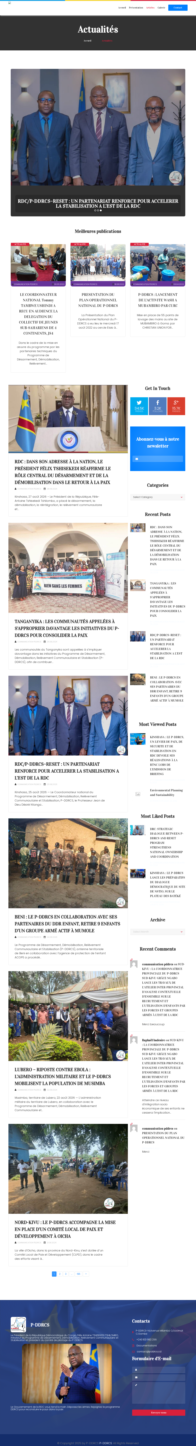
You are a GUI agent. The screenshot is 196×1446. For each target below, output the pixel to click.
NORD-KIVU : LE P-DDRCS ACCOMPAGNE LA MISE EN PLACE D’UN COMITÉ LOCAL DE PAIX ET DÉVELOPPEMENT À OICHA (65, 1229)
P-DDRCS (105, 1443)
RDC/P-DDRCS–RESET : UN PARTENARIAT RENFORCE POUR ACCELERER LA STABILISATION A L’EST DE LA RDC (67, 771)
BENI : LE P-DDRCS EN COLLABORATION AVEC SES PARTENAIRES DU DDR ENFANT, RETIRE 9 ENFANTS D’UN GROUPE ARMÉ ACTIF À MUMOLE (67, 923)
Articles (150, 7)
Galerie (161, 7)
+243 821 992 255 (146, 1339)
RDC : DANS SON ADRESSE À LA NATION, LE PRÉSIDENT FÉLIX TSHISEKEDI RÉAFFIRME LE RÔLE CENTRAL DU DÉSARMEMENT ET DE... (98, 203)
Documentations (147, 1345)
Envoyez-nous (158, 1412)
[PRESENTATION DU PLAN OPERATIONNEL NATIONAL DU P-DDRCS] (98, 262)
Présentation (136, 7)
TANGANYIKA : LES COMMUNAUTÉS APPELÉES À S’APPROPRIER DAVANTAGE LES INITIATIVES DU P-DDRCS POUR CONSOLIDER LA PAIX (67, 628)
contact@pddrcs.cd (149, 1351)
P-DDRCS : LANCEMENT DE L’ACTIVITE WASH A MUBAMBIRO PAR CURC (158, 300)
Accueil (122, 7)
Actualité (20, 244)
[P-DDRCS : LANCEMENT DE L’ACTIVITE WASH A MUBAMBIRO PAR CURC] (157, 262)
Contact (178, 7)
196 (78, 1274)
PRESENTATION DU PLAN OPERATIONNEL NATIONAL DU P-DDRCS (98, 300)
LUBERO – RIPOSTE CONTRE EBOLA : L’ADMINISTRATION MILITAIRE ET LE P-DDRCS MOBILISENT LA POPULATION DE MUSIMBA (63, 1076)
